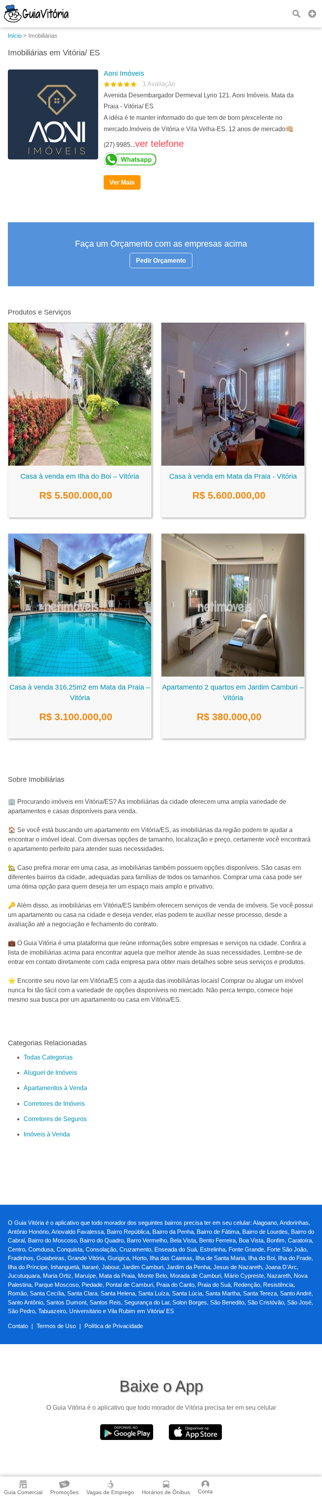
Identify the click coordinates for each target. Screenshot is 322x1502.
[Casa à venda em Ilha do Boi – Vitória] (79, 463)
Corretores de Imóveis (54, 1103)
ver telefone (159, 143)
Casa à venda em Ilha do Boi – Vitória (79, 476)
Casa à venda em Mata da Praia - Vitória (233, 476)
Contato (18, 1326)
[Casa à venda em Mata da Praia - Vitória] (232, 463)
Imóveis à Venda (47, 1134)
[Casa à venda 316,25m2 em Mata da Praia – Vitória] (79, 674)
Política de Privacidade (113, 1326)
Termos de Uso (56, 1326)
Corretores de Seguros (55, 1119)
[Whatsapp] (206, 160)
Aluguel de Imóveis (50, 1072)
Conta (205, 1491)
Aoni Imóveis (124, 73)
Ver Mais (122, 182)
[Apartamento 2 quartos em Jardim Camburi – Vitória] (232, 674)
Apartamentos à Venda (55, 1088)
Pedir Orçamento (161, 260)
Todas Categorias (48, 1057)
